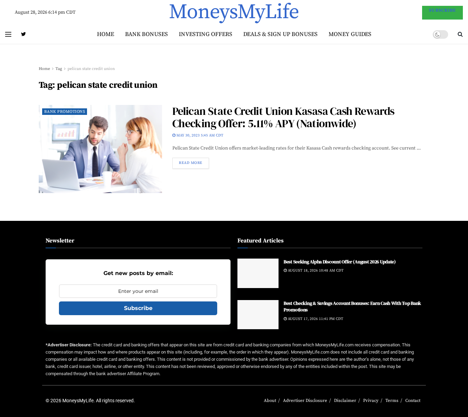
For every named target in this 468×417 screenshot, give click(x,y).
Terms (391, 400)
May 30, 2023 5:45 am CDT (199, 135)
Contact (412, 400)
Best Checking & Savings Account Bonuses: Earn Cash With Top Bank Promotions (352, 306)
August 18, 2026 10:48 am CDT (315, 270)
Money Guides (350, 34)
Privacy (371, 400)
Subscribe (138, 308)
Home (105, 34)
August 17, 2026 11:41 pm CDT (315, 319)
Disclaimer (345, 400)
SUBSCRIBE (442, 10)
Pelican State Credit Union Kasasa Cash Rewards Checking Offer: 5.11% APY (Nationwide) (283, 117)
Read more (190, 162)
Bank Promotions (64, 111)
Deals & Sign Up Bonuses (280, 34)
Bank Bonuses (146, 34)
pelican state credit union (91, 68)
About (270, 400)
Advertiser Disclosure (305, 400)
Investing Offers (205, 34)
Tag (59, 68)
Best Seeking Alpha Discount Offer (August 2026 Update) (340, 261)
